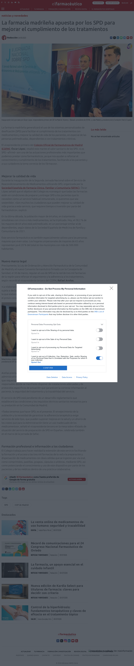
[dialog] (67, 333)
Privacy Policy (82, 377)
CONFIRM (48, 368)
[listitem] (67, 324)
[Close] (112, 289)
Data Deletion (52, 377)
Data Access (67, 377)
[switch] (99, 330)
